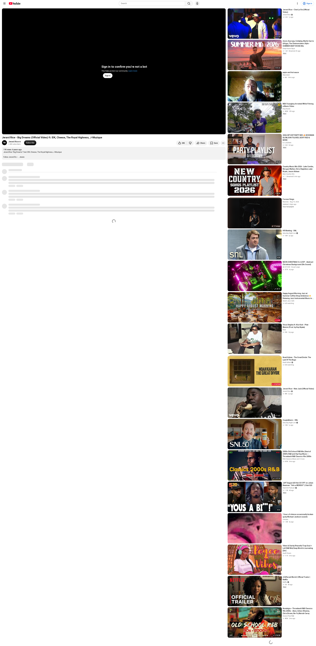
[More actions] (223, 143)
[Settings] (297, 3)
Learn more (132, 71)
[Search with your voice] (197, 3)
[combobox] (152, 3)
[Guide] (4, 3)
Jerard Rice (13, 141)
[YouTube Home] (14, 3)
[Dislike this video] (190, 143)
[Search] (189, 3)
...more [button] (21, 157)
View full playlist (288, 207)
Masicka (285, 202)
